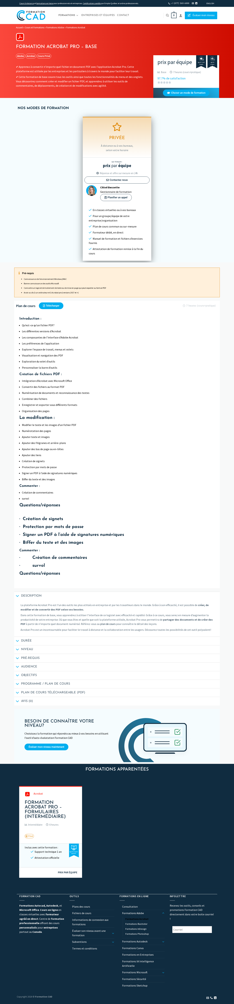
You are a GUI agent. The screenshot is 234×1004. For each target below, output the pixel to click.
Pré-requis (30, 658)
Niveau (27, 649)
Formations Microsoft (134, 972)
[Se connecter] (180, 15)
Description (31, 595)
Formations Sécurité (134, 979)
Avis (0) (27, 701)
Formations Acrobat (75, 27)
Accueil (19, 27)
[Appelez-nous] (211, 998)
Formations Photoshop (137, 933)
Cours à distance (26, 3)
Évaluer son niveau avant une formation (89, 933)
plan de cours (108, 624)
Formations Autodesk (134, 941)
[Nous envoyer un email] (193, 3)
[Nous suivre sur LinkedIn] (196, 3)
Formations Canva (133, 948)
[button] (33, 824)
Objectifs (29, 675)
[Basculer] (113, 933)
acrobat (31, 56)
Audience (29, 666)
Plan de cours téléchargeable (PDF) (53, 692)
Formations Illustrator (136, 923)
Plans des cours (81, 906)
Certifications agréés (92, 3)
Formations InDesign (135, 928)
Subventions (79, 941)
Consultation (130, 906)
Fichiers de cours (81, 913)
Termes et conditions (84, 948)
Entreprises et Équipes (98, 15)
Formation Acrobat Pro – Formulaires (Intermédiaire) (45, 809)
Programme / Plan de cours (45, 683)
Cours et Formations (34, 27)
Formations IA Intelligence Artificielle (138, 963)
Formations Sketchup (134, 985)
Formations (66, 15)
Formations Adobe (55, 27)
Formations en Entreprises (138, 954)
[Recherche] (167, 15)
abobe (20, 56)
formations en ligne (44, 3)
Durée (26, 640)
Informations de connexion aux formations (90, 922)
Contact (123, 15)
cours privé (44, 56)
